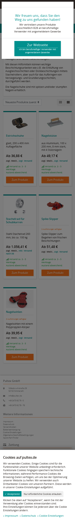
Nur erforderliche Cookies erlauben (42, 493)
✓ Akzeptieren (12, 493)
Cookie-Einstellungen (51, 515)
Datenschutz (28, 515)
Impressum (11, 515)
